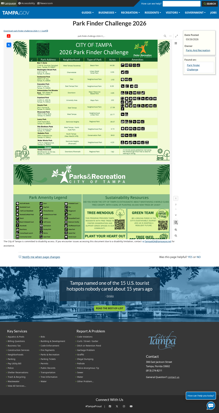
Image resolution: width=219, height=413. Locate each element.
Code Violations (85, 336)
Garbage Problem (86, 350)
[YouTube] (131, 406)
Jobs (213, 12)
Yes (190, 257)
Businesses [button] (106, 12)
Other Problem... (85, 381)
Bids (43, 336)
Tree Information (49, 376)
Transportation (48, 372)
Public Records (48, 368)
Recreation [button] (129, 12)
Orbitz (110, 296)
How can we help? (151, 3)
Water (44, 381)
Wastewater (14, 381)
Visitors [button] (172, 12)
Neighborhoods (15, 354)
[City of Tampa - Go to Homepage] (15, 12)
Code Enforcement (50, 345)
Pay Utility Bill (14, 363)
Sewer (80, 372)
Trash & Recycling (16, 376)
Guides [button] (86, 12)
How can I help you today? (201, 395)
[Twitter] (117, 406)
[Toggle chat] (210, 405)
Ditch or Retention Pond (89, 345)
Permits (44, 363)
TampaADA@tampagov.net (158, 241)
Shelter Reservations (18, 372)
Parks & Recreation (50, 354)
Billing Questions (16, 341)
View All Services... (17, 385)
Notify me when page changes (41, 257)
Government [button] (194, 12)
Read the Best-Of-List (109, 308)
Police (11, 368)
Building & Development (53, 341)
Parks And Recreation (198, 50)
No (199, 257)
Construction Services (18, 350)
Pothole (81, 363)
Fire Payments (48, 350)
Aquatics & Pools (16, 336)
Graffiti (80, 354)
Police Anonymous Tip (88, 368)
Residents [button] (152, 12)
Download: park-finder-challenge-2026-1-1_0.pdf (25, 30)
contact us (173, 377)
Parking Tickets (48, 359)
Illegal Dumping (85, 359)
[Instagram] (124, 406)
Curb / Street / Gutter (87, 341)
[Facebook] (110, 406)
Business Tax (14, 345)
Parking (11, 359)
